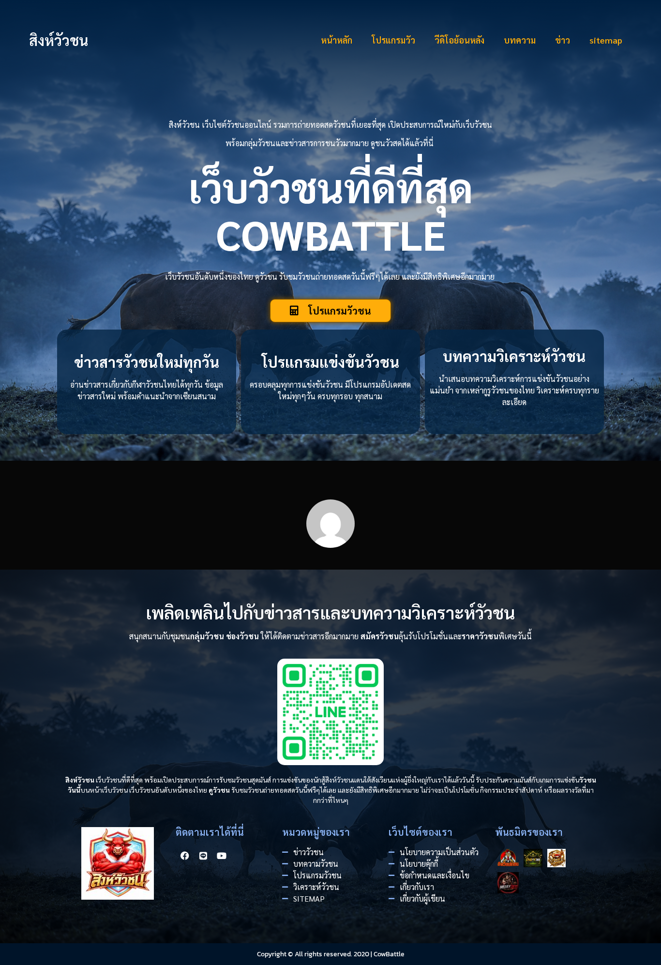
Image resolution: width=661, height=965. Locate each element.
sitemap (605, 39)
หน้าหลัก (336, 39)
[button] (330, 310)
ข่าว (562, 39)
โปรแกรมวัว (393, 39)
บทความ (520, 39)
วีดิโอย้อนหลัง (459, 39)
